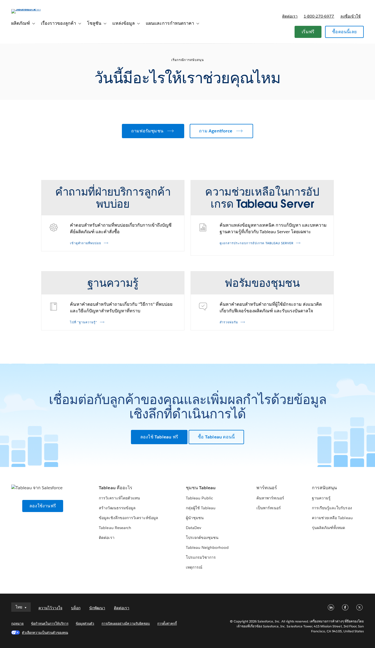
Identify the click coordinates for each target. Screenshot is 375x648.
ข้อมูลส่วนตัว (85, 623)
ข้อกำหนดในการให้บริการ (49, 623)
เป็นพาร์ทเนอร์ (268, 507)
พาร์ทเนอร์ (266, 488)
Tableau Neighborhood (207, 547)
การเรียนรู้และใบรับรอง (332, 507)
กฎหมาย (17, 623)
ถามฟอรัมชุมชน (147, 131)
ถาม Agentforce (215, 131)
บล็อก (75, 607)
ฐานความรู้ (321, 498)
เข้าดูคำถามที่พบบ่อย (85, 243)
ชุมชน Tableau (201, 488)
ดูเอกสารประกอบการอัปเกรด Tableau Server (256, 243)
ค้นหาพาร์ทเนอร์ (270, 498)
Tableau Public (199, 498)
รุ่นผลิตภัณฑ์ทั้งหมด (328, 527)
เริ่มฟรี (308, 32)
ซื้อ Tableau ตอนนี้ (216, 437)
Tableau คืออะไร (115, 488)
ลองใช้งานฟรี (42, 506)
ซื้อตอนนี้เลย (344, 32)
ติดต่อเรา (290, 16)
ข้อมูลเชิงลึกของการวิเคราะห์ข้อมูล (128, 517)
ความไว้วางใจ (50, 607)
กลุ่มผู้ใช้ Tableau (201, 507)
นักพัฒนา (97, 607)
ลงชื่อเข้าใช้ (350, 16)
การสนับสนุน (324, 488)
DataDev (193, 527)
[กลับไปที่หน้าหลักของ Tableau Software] (31, 9)
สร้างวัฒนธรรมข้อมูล (117, 507)
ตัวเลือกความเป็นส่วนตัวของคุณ (45, 632)
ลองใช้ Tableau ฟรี (159, 437)
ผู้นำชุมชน (195, 517)
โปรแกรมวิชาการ (201, 557)
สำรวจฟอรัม (229, 322)
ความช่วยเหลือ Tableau (332, 517)
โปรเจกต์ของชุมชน (202, 537)
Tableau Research (115, 527)
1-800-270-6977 (319, 16)
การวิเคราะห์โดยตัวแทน (119, 498)
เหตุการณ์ (194, 567)
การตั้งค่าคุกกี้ (167, 623)
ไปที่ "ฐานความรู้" (83, 322)
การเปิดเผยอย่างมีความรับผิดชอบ (126, 623)
